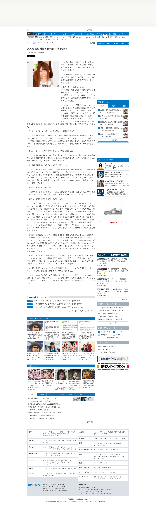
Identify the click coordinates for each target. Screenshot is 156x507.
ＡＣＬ (45, 449)
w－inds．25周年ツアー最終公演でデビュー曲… (42, 398)
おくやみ (122, 37)
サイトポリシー (48, 486)
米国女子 (45, 475)
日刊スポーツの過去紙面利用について (111, 313)
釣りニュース (97, 467)
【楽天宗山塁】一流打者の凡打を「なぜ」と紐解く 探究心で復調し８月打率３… (112, 271)
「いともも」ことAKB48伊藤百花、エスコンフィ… (53, 307)
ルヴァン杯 (51, 449)
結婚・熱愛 (96, 37)
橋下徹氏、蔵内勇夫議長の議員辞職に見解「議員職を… (111, 123)
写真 (36, 37)
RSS (93, 43)
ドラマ (56, 37)
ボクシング (117, 438)
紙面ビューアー (119, 34)
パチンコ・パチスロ (106, 472)
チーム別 (73, 449)
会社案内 (45, 484)
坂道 (46, 37)
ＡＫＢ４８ (111, 454)
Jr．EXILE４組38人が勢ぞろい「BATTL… (40, 401)
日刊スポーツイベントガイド (108, 346)
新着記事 (101, 255)
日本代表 (60, 447)
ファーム (69, 434)
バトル (86, 34)
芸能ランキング (104, 102)
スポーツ (65, 34)
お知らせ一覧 (112, 323)
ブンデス (66, 453)
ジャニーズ (51, 394)
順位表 (73, 432)
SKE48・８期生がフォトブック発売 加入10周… (53, 301)
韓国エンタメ (76, 37)
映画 (51, 37)
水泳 (62, 460)
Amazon (108, 164)
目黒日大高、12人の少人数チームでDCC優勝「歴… (44, 404)
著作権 (88, 501)
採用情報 (53, 484)
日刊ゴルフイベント (105, 349)
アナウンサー (87, 37)
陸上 (59, 460)
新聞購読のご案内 (104, 43)
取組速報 (110, 432)
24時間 (113, 106)
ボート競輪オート (85, 450)
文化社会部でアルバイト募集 (108, 316)
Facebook (118, 332)
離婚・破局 (105, 37)
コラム (63, 39)
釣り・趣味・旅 (84, 467)
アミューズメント (85, 472)
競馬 (92, 34)
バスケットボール (48, 464)
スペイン (45, 455)
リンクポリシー (60, 486)
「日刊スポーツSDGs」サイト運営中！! (111, 308)
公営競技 (98, 34)
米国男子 (72, 473)
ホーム (30, 33)
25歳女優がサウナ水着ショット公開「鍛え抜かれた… (44, 407)
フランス (51, 455)
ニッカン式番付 (102, 434)
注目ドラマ (43, 39)
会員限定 (37, 34)
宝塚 (69, 37)
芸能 (105, 34)
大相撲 (79, 34)
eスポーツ (97, 472)
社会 (110, 34)
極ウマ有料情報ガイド (100, 445)
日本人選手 (61, 440)
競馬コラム (111, 443)
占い (49, 39)
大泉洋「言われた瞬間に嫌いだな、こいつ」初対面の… (110, 111)
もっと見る (112, 140)
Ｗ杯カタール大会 (60, 449)
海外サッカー (33, 453)
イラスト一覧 (111, 477)
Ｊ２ (68, 447)
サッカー (57, 34)
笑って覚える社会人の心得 (114, 181)
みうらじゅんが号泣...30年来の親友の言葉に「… (111, 117)
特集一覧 (96, 477)
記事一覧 (90, 422)
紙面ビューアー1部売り (113, 172)
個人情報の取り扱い (49, 490)
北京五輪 (73, 468)
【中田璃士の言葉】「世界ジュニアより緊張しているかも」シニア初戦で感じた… (112, 291)
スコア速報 (67, 432)
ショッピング (97, 479)
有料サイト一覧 (119, 43)
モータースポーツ (59, 464)
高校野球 (45, 436)
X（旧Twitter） (106, 332)
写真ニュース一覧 (86, 311)
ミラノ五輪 (61, 468)
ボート (110, 450)
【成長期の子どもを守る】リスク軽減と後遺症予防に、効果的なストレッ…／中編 (112, 261)
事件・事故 (114, 37)
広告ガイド (62, 484)
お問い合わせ (62, 490)
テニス (70, 460)
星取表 (124, 432)
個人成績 (53, 434)
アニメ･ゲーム (90, 394)
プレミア (72, 453)
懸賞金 (96, 434)
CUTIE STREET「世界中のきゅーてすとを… (41, 418)
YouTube (118, 334)
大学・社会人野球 (54, 436)
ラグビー (54, 462)
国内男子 (60, 473)
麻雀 (114, 472)
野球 (44, 34)
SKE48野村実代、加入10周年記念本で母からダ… (53, 304)
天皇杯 (68, 449)
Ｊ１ (65, 447)
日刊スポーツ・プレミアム (114, 190)
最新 (102, 106)
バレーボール (47, 462)
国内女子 (66, 473)
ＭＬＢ (50, 34)
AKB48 (41, 37)
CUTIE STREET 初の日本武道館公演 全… (41, 415)
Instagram (104, 334)
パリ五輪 (67, 468)
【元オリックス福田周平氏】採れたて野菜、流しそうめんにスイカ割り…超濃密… (112, 281)
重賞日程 (118, 443)
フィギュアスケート (63, 462)
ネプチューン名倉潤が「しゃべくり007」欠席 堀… (111, 135)
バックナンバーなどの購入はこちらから (111, 310)
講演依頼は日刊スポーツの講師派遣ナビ (111, 319)
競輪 (114, 450)
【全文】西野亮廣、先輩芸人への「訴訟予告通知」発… (111, 129)
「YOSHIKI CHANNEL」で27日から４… (40, 410)
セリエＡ (60, 453)
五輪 (30, 468)
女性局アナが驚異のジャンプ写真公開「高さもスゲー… (45, 412)
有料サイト (105, 479)
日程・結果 (46, 434)
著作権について (48, 488)
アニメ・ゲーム (33, 39)
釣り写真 (104, 467)
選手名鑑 (59, 434)
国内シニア (52, 475)
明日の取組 (117, 432)
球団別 (64, 434)
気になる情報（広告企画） (107, 352)
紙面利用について (61, 488)
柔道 (66, 460)
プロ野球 (60, 432)
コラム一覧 (103, 477)
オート (118, 450)
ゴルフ (73, 34)
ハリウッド (63, 37)
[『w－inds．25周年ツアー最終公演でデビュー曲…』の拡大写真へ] (83, 407)
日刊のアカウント (112, 337)
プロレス (110, 438)
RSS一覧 (118, 477)
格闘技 (124, 438)
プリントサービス (115, 479)
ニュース (31, 37)
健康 (109, 467)
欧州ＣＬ (57, 455)
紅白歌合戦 (56, 39)
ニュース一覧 (71, 311)
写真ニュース (32, 366)
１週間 (123, 106)
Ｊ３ (72, 447)
